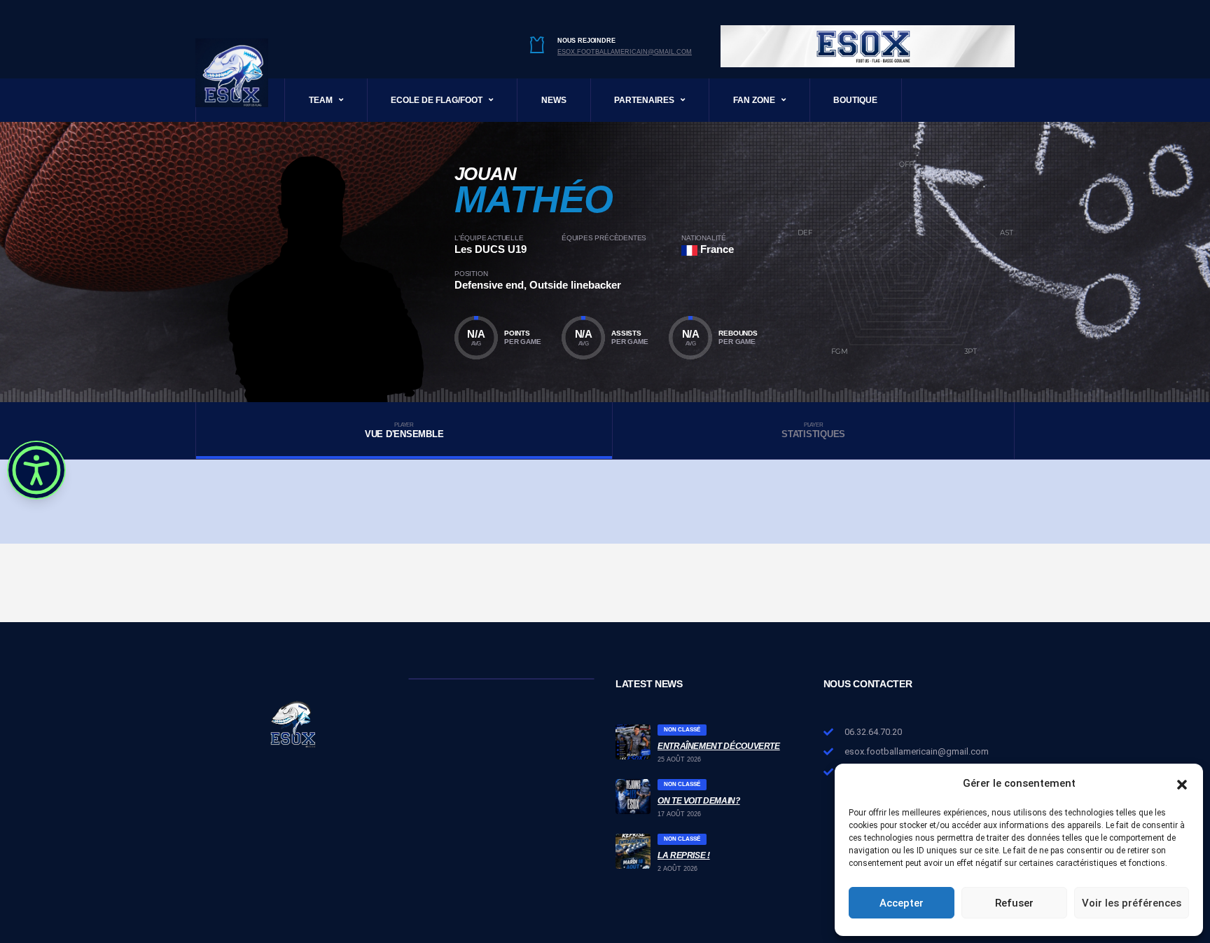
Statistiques (813, 430)
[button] (1182, 783)
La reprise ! (684, 855)
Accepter (901, 903)
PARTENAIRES (644, 100)
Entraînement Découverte (719, 746)
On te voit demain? (699, 801)
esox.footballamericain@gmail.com (624, 51)
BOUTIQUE (855, 100)
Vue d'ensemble (404, 430)
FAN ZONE (754, 100)
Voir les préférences (1131, 903)
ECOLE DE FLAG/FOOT (436, 100)
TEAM (321, 100)
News (553, 100)
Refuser (1014, 903)
